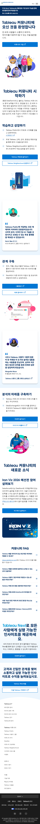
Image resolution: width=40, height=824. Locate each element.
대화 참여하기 (19, 292)
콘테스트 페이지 (8, 501)
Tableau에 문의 (8, 721)
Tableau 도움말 (8, 785)
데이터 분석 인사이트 (10, 714)
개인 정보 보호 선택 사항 (21, 809)
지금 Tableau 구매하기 (19, 690)
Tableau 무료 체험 (20, 684)
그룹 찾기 (19, 286)
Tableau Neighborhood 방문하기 (19, 163)
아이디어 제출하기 (19, 425)
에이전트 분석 (8, 707)
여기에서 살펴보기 (20, 511)
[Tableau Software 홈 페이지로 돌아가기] (8, 3)
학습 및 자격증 (8, 781)
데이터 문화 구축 (9, 711)
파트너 (6, 761)
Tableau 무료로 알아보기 (20, 157)
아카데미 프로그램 (9, 751)
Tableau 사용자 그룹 (10, 734)
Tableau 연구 (8, 717)
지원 (5, 775)
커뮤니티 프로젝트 (9, 744)
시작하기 (9, 135)
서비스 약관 (11, 805)
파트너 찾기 (7, 765)
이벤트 (6, 754)
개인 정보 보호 (18, 805)
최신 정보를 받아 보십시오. (10, 13)
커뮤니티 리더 (8, 738)
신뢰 (9, 801)
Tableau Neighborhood (11, 748)
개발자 (19, 801)
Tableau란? (8, 704)
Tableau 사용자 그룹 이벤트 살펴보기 (17, 378)
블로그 (14, 801)
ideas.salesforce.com (9, 560)
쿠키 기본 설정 (33, 805)
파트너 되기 (7, 768)
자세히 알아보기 (20, 419)
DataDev (6, 741)
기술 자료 (7, 778)
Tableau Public (8, 731)
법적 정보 (4, 805)
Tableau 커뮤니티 (10, 727)
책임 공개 (26, 805)
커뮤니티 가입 (19, 44)
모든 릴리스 (7, 788)
